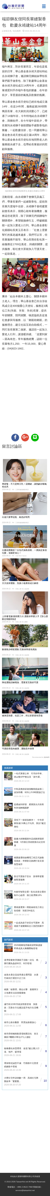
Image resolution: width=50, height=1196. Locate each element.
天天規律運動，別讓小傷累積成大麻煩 (20, 583)
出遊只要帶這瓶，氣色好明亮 (16, 517)
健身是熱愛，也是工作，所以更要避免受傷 (22, 715)
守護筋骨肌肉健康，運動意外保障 (18, 749)
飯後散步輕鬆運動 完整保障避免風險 (19, 649)
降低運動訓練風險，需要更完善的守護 (20, 682)
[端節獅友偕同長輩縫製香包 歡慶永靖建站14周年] (15, 438)
